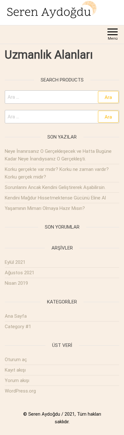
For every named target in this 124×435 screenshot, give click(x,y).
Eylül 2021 (15, 262)
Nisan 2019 (16, 283)
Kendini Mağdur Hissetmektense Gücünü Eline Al (55, 198)
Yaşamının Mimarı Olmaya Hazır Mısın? (45, 208)
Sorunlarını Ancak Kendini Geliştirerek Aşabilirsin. (55, 187)
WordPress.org (20, 391)
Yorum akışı (17, 380)
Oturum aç (16, 359)
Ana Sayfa (16, 316)
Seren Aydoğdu (44, 414)
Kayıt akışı (15, 370)
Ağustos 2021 (19, 273)
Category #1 (18, 326)
